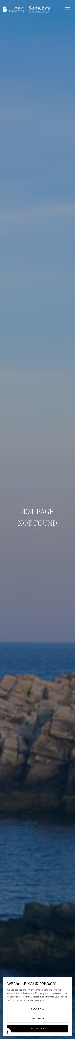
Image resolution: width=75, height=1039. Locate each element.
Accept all (37, 1028)
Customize (37, 1018)
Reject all (37, 1009)
